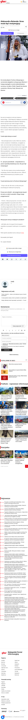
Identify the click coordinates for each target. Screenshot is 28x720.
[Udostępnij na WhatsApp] (12, 259)
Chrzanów (3, 665)
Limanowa (3, 671)
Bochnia (3, 662)
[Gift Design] (23, 711)
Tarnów (16, 671)
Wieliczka (17, 675)
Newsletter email (5, 699)
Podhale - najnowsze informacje (14, 384)
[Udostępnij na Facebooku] (3, 259)
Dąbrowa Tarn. (4, 667)
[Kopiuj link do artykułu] (21, 259)
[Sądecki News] (10, 711)
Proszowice (17, 667)
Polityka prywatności (6, 702)
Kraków (3, 660)
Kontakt (3, 704)
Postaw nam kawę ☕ (7, 33)
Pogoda (3, 681)
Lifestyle (3, 685)
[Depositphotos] (16, 711)
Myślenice (3, 675)
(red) (3, 27)
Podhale (16, 665)
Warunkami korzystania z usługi (15, 343)
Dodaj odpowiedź (17, 326)
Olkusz (16, 662)
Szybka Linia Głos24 (5, 691)
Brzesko (3, 664)
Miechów (3, 673)
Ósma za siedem (5, 692)
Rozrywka (5, 447)
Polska (2, 689)
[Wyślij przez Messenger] (7, 259)
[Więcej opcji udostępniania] (25, 259)
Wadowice (17, 673)
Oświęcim (17, 664)
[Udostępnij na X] (16, 259)
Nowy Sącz (17, 660)
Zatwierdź (6, 350)
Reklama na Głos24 (5, 701)
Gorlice (3, 669)
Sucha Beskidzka (18, 669)
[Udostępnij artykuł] (26, 26)
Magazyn (3, 683)
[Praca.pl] (4, 711)
